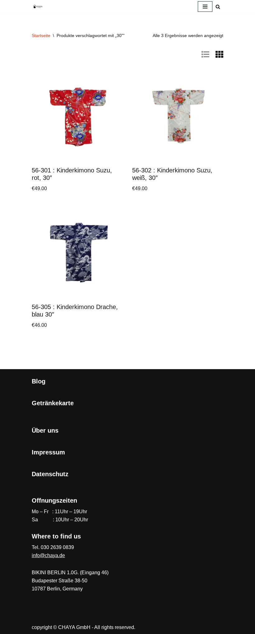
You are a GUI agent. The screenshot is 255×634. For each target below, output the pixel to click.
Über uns (45, 430)
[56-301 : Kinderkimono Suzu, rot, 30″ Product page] (77, 116)
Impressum (48, 452)
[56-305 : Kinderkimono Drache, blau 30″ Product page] (77, 252)
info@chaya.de (48, 555)
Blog (38, 381)
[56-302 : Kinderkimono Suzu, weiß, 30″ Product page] (178, 116)
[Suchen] (218, 6)
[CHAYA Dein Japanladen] (38, 6)
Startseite (41, 35)
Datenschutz (50, 474)
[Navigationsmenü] (205, 6)
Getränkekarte (53, 403)
